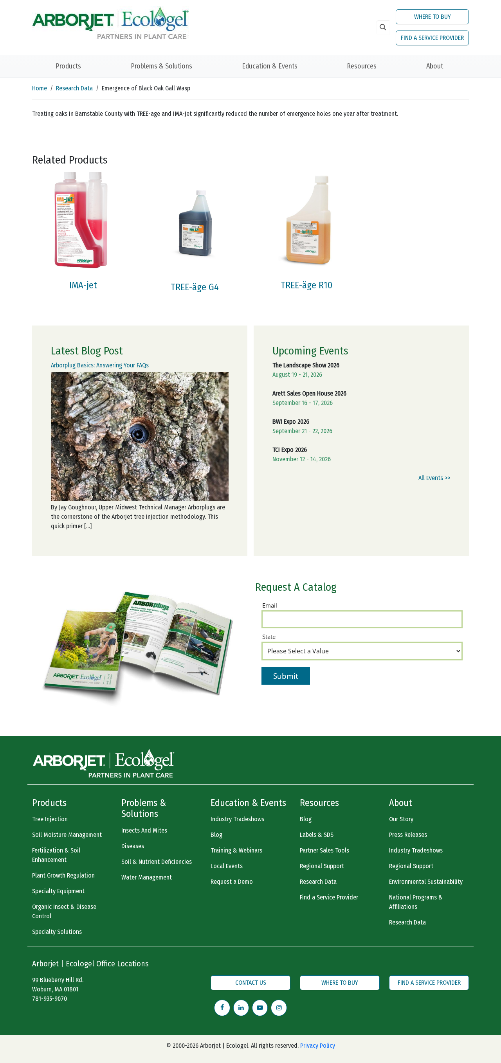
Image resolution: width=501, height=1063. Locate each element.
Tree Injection (50, 819)
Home (39, 88)
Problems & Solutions (161, 66)
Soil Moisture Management (67, 834)
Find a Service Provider (329, 897)
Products (68, 66)
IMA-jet (83, 285)
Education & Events (269, 66)
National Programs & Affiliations (416, 902)
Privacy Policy (317, 1045)
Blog (216, 834)
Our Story (401, 819)
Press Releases (408, 834)
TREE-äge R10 (306, 285)
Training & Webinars (236, 850)
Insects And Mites (144, 830)
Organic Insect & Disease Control (64, 911)
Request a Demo (232, 881)
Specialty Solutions (57, 931)
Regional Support (322, 866)
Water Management (146, 877)
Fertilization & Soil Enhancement (56, 855)
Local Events (227, 866)
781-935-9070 (49, 998)
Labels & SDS (316, 834)
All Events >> (434, 478)
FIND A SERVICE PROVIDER (432, 37)
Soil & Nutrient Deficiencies (156, 861)
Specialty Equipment (58, 891)
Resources (362, 66)
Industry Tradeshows (237, 819)
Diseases (132, 846)
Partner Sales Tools (324, 850)
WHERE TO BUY (432, 16)
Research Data (74, 88)
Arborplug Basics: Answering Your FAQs (100, 365)
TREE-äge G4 (195, 287)
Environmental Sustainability (426, 881)
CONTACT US (250, 982)
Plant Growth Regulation (63, 875)
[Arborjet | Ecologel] (110, 22)
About (434, 66)
